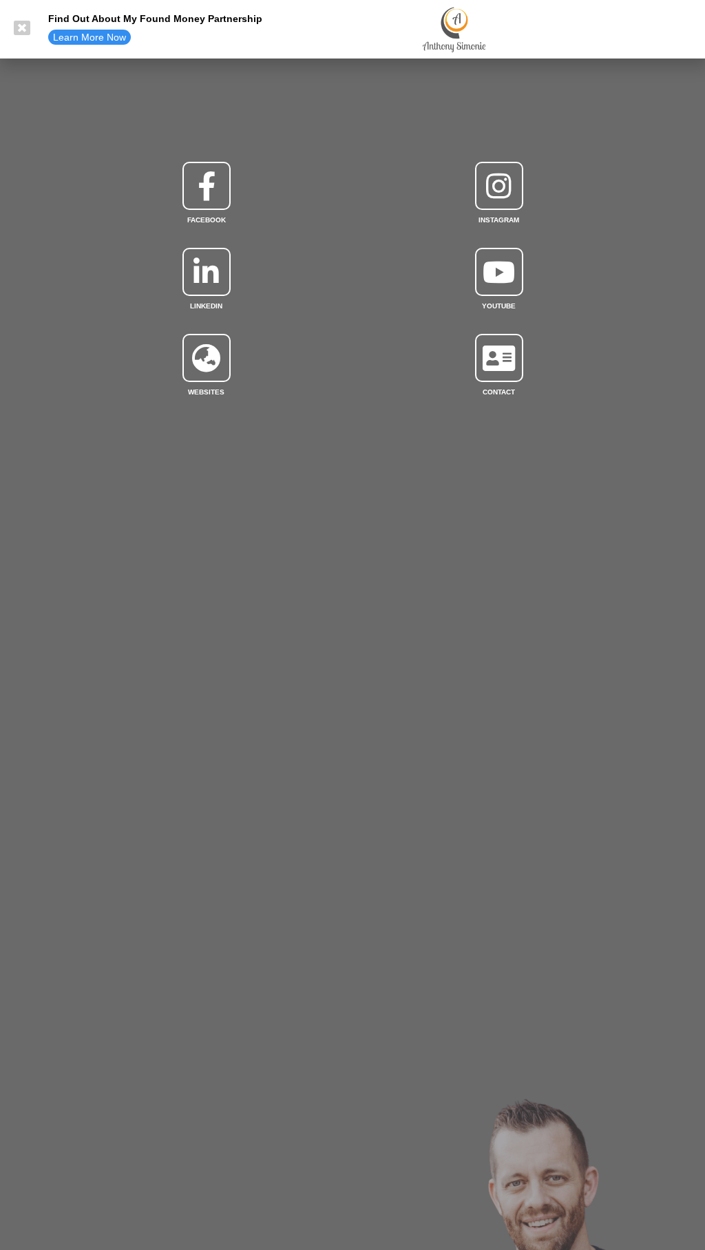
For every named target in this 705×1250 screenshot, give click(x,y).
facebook (206, 220)
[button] (89, 37)
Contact (499, 392)
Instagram (498, 220)
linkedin (206, 306)
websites (206, 392)
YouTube (499, 306)
